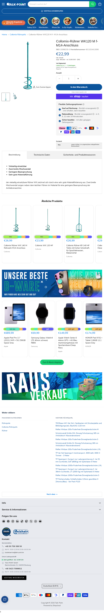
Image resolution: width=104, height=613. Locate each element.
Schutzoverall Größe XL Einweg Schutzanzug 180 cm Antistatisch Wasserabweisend (77, 444)
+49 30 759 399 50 (13, 546)
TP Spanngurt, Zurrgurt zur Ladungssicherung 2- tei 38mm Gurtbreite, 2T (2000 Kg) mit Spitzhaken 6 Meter (77, 470)
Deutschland (50, 586)
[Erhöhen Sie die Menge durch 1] (78, 78)
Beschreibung (14, 155)
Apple (6, 346)
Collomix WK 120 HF (44, 245)
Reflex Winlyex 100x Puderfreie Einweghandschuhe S (77, 439)
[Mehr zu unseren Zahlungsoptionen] (83, 104)
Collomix (7, 252)
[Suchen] (92, 4)
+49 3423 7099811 (13, 568)
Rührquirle (6, 423)
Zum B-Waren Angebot (52, 362)
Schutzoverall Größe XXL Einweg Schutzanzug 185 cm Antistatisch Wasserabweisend (77, 434)
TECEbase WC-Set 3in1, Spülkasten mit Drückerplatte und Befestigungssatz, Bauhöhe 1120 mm (79, 424)
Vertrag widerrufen (14, 578)
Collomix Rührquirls (18, 35)
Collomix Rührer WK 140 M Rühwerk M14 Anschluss (15, 246)
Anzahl (59, 73)
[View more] (52, 283)
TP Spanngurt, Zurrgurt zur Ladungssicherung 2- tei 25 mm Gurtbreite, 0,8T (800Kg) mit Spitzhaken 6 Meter (78, 460)
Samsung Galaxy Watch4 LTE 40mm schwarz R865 (42, 340)
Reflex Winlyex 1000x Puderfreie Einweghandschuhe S (77, 475)
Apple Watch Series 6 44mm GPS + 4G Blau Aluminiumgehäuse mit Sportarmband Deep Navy (68, 343)
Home (4, 35)
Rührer (4, 430)
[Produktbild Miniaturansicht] (6, 97)
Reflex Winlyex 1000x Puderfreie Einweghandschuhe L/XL (79, 465)
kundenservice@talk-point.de (14, 552)
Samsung (34, 346)
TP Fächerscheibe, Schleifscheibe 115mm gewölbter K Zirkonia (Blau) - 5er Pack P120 (77, 480)
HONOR (88, 346)
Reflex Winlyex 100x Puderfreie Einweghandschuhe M (77, 429)
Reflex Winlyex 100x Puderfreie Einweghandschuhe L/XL (78, 449)
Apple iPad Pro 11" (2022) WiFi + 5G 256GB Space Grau (14, 340)
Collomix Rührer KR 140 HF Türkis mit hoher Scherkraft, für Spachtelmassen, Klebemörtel (78, 249)
